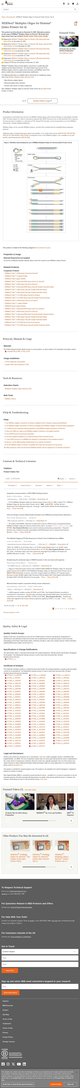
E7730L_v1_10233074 (38, 740)
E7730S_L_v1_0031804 (38, 675)
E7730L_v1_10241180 (62, 735)
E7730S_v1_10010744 (38, 678)
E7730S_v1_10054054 (62, 691)
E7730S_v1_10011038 (62, 678)
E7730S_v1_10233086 (62, 738)
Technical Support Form (17, 891)
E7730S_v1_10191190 (62, 729)
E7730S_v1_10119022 (38, 713)
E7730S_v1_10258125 (62, 743)
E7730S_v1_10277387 (62, 740)
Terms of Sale (8, 1028)
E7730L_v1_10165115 (38, 724)
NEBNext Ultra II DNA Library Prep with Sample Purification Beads (26, 292)
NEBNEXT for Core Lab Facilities (49, 812)
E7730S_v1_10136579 (14, 729)
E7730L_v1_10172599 (38, 729)
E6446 (40, 36)
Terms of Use (7, 1019)
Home (3, 17)
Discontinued (11, 17)
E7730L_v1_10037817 (14, 697)
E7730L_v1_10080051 (14, 702)
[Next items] (70, 820)
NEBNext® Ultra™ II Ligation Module (16, 276)
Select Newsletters (10, 992)
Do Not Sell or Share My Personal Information (18, 1084)
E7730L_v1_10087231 (62, 705)
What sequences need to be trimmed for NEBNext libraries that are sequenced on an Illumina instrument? (38, 447)
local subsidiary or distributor (21, 937)
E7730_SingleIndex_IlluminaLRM (15, 362)
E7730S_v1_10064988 (62, 697)
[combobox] (37, 9)
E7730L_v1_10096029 (14, 719)
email (32, 921)
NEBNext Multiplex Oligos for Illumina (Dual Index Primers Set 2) (41, 857)
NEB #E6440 (24, 36)
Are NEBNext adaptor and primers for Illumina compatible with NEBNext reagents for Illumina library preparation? (40, 426)
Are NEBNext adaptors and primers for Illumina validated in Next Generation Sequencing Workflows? (36, 423)
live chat (55, 921)
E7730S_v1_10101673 (14, 710)
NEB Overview (8, 1005)
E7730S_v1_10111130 (14, 713)
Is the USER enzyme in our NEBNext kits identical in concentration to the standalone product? (34, 439)
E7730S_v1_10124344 (14, 716)
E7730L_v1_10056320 (14, 694)
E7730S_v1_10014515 (14, 680)
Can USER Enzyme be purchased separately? (20, 434)
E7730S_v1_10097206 (62, 708)
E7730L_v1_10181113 (62, 727)
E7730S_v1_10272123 (14, 740)
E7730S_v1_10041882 (38, 689)
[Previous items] (8, 820)
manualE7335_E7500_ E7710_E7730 (18, 351)
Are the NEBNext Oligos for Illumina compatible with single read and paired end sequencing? (34, 445)
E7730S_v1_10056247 (38, 694)
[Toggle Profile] (77, 4)
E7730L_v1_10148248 (38, 721)
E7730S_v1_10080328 (38, 702)
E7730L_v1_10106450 (38, 710)
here (31, 643)
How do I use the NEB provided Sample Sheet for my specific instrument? (28, 442)
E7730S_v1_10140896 (38, 719)
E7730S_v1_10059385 (62, 702)
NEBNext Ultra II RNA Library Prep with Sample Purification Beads (26, 289)
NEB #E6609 (15, 135)
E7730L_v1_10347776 (38, 746)
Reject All (70, 1084)
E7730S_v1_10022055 (14, 689)
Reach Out (10, 970)
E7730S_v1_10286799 (14, 746)
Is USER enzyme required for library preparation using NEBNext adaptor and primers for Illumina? (35, 428)
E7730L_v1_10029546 (38, 683)
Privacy (5, 1032)
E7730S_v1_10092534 (14, 708)
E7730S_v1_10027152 (14, 683)
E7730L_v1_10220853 (38, 735)
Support (6, 1001)
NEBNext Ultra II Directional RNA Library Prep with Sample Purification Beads (29, 287)
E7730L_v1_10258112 (14, 743)
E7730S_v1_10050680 (38, 691)
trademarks (42, 757)
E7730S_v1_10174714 (38, 727)
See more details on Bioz (71, 612)
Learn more (43, 779)
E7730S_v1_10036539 (38, 686)
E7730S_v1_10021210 (62, 680)
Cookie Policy (8, 1037)
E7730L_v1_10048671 (14, 691)
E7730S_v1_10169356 (62, 724)
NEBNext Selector (10, 399)
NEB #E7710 (7, 135)
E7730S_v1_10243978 (38, 738)
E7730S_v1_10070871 (62, 710)
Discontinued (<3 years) (43, 248)
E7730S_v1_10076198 (62, 699)
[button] (75, 9)
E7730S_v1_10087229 (38, 705)
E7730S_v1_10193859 (14, 735)
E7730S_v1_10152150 (62, 721)
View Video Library (30, 790)
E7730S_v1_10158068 (14, 724)
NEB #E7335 (62, 133)
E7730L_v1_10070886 (38, 708)
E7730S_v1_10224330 (14, 738)
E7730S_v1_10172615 (14, 732)
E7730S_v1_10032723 (62, 683)
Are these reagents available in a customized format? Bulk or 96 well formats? (30, 436)
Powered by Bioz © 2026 (12, 612)
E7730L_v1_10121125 (62, 713)
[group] (39, 805)
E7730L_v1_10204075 (38, 732)
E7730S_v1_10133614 (62, 716)
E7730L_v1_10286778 (38, 743)
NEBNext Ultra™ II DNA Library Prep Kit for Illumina (21, 273)
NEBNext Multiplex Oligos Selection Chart (21, 77)
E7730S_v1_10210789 (62, 732)
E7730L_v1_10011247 (14, 678)
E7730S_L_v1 (11, 659)
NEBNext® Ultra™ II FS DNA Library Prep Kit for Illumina (22, 295)
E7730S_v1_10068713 (14, 699)
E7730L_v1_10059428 (38, 699)
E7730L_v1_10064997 (38, 697)
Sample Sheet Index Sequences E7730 (17, 364)
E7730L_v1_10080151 (14, 705)
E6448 (45, 36)
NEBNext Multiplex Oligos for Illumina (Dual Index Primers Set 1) (64, 857)
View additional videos (66, 53)
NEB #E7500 (71, 133)
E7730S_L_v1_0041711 (63, 675)
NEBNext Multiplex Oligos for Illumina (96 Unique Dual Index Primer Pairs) (20, 857)
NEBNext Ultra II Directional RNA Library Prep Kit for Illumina (24, 281)
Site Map (6, 1014)
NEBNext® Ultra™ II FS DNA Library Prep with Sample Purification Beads (27, 298)
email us (4, 894)
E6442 (31, 36)
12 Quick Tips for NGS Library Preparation (67, 50)
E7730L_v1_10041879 (62, 686)
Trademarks (7, 1023)
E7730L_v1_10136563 (14, 727)
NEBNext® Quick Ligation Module (15, 279)
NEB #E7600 (24, 135)
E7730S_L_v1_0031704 (14, 675)
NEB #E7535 (25, 137)
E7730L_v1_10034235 (14, 686)
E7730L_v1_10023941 (38, 680)
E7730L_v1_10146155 (62, 719)
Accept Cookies (56, 1084)
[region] (40, 1078)
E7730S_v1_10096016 (14, 721)
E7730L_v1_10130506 (38, 716)
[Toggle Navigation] (2, 4)
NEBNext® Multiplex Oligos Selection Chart (18, 388)
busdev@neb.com (17, 765)
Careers (5, 1010)
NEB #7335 (46, 89)
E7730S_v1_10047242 (62, 689)
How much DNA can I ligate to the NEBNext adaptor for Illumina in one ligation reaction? (32, 431)
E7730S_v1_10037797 (62, 694)
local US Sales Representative (21, 907)
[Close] (76, 1072)
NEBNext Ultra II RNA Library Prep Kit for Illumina (21, 284)
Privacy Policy (59, 1078)
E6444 (36, 36)
